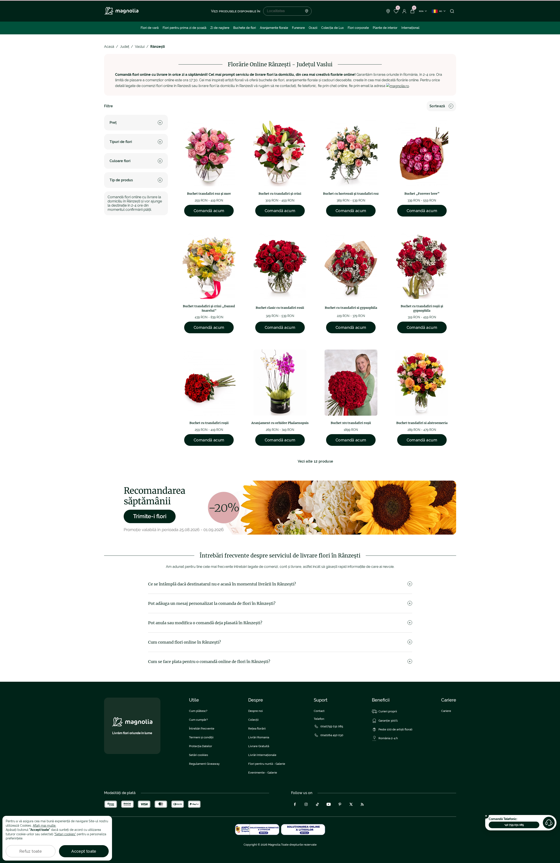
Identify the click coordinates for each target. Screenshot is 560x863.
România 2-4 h (388, 738)
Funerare (298, 28)
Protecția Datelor (200, 746)
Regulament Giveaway (204, 763)
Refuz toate (30, 851)
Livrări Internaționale (262, 755)
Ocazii (313, 28)
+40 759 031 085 (514, 824)
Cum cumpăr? (198, 719)
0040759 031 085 (331, 726)
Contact (319, 711)
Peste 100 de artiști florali (395, 729)
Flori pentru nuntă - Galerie (266, 763)
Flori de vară (150, 28)
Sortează (437, 106)
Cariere (446, 711)
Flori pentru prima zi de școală (184, 28)
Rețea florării (257, 728)
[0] (396, 11)
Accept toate (83, 851)
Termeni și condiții (201, 737)
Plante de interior (385, 28)
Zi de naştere (219, 28)
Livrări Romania (258, 737)
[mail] (397, 86)
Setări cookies (198, 755)
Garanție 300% (388, 720)
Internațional (410, 28)
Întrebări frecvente (201, 728)
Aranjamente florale (274, 28)
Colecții (253, 719)
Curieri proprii (387, 711)
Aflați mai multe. (44, 825)
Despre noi (255, 711)
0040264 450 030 (331, 735)
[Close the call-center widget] (486, 816)
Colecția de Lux (332, 28)
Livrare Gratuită (258, 746)
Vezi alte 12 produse (315, 461)
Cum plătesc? (198, 711)
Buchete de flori (244, 28)
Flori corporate (358, 28)
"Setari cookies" (65, 834)
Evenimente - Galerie (262, 772)
